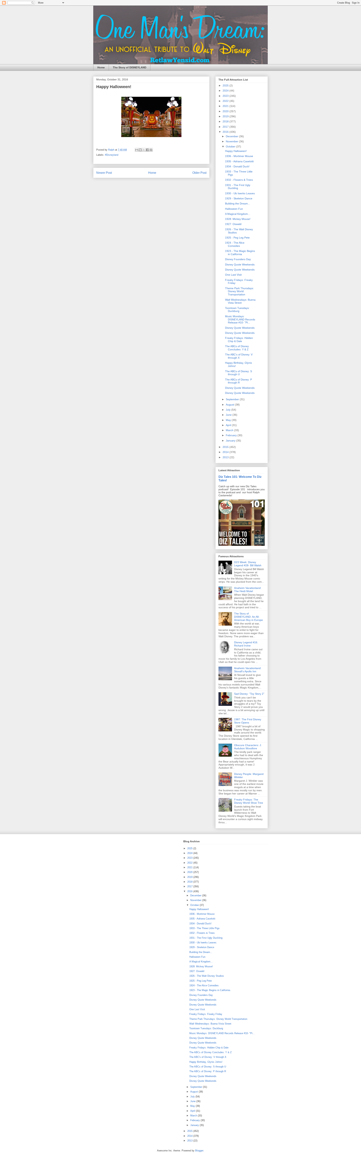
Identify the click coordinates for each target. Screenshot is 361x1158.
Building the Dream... (237, 203)
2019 (226, 116)
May (229, 420)
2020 (226, 111)
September (233, 399)
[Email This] (137, 150)
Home (101, 67)
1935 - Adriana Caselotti (239, 161)
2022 (226, 100)
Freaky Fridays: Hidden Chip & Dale (239, 339)
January (231, 440)
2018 (226, 121)
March (230, 430)
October (231, 146)
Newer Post (104, 172)
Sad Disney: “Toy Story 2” (249, 693)
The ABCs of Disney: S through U (238, 373)
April (229, 425)
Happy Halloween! (236, 150)
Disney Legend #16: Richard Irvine (246, 644)
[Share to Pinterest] (151, 150)
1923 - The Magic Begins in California (240, 252)
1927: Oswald (233, 224)
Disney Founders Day (238, 259)
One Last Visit (233, 274)
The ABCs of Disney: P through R (238, 381)
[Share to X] (144, 150)
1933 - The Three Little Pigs (204, 928)
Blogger (199, 1150)
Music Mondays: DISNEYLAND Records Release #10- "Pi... (240, 319)
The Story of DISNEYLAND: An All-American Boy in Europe (248, 616)
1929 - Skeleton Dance (238, 198)
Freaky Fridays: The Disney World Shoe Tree (248, 801)
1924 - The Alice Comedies (234, 244)
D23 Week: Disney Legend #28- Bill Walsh (247, 564)
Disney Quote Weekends (240, 264)
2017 (226, 126)
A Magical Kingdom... (237, 213)
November (232, 141)
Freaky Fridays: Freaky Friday (205, 1014)
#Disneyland (111, 154)
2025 (226, 85)
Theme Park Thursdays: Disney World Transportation (239, 291)
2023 (226, 95)
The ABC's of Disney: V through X (239, 356)
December (232, 136)
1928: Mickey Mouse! (237, 218)
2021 (226, 105)
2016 (226, 131)
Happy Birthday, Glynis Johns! (205, 1061)
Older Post (199, 172)
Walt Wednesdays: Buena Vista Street (240, 301)
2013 (226, 457)
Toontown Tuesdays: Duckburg (237, 309)
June (229, 414)
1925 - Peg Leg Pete (237, 237)
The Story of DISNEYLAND (129, 67)
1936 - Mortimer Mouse (239, 156)
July (228, 409)
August (230, 404)
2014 (226, 452)
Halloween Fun (234, 208)
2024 (226, 90)
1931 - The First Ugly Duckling (237, 187)
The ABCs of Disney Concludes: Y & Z (237, 348)
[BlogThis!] (140, 150)
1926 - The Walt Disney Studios (206, 975)
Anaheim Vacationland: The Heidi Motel (247, 589)
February (231, 435)
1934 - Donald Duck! (237, 166)
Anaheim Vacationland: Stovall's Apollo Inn (247, 670)
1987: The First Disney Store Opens (247, 721)
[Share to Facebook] (147, 150)
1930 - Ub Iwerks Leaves (240, 193)
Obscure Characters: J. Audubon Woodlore (248, 747)
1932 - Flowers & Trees (239, 179)
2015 (226, 446)
